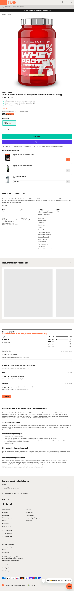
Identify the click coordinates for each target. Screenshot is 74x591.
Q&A (23, 193)
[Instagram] (7, 504)
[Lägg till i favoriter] (69, 20)
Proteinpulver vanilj (43, 237)
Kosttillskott (10, 14)
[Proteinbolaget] (12, 2)
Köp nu (37, 142)
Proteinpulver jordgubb (44, 234)
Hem (3, 14)
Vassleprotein (41, 246)
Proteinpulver (41, 230)
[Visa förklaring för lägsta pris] (17, 111)
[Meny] (3, 2)
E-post (4, 485)
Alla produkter (42, 220)
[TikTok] (11, 504)
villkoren (25, 493)
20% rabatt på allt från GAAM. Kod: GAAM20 (38, 10)
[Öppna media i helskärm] (37, 53)
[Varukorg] (70, 2)
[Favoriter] (67, 2)
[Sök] (3, 7)
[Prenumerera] (69, 488)
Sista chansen (42, 241)
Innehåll (16, 193)
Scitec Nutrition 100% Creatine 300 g (23, 154)
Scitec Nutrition (7, 92)
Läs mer (4, 205)
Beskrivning (6, 193)
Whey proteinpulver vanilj (45, 249)
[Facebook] (3, 504)
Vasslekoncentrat (43, 244)
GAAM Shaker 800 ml (19, 176)
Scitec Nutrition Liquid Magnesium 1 (23, 165)
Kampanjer (41, 222)
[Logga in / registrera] (63, 2)
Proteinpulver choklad (44, 232)
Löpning (40, 227)
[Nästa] (70, 263)
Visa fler (6, 396)
